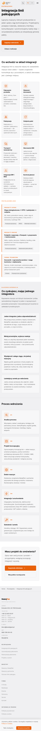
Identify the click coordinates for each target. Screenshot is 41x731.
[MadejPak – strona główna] (6, 3)
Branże (4, 691)
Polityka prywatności (8, 711)
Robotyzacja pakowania (9, 654)
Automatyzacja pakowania (10, 651)
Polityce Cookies (7, 723)
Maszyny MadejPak (7, 668)
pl (28, 3)
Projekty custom (7, 658)
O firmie (4, 684)
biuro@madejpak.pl (8, 627)
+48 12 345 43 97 (7, 613)
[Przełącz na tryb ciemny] (23, 3)
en (32, 3)
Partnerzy (5, 694)
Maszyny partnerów (8, 671)
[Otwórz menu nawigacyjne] (37, 3)
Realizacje (5, 688)
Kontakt (4, 700)
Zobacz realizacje (10, 49)
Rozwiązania (11, 589)
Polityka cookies (7, 714)
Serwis (4, 697)
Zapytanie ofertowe (15, 568)
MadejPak (5, 638)
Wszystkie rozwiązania (16, 575)
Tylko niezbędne (8, 728)
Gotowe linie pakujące (8, 674)
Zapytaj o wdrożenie (11, 42)
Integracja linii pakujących (9, 648)
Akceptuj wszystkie (24, 728)
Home (3, 589)
